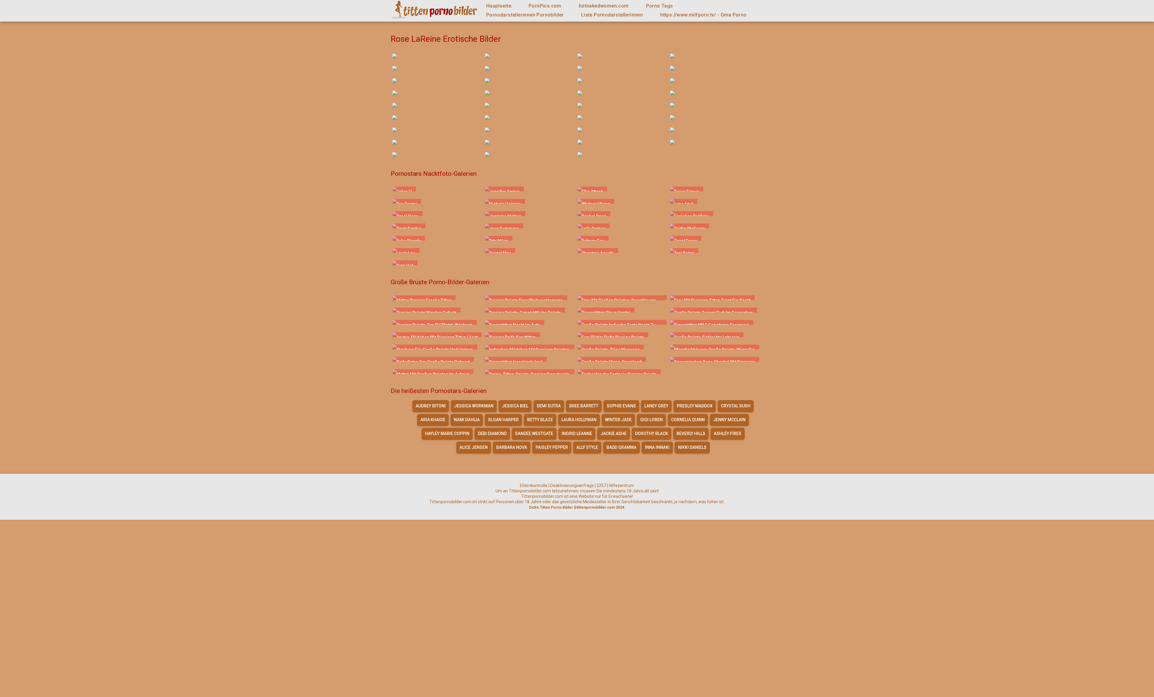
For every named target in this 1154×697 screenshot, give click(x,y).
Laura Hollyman (579, 419)
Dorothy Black (651, 433)
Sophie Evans (621, 405)
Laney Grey (656, 405)
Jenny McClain (729, 419)
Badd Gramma (621, 447)
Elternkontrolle (534, 485)
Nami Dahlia (467, 419)
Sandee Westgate (534, 433)
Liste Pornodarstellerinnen (612, 15)
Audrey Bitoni (431, 405)
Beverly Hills (690, 433)
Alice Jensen (473, 447)
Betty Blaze (540, 419)
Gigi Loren (651, 419)
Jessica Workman (473, 405)
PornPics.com (545, 6)
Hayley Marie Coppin (447, 433)
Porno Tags (659, 6)
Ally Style (587, 447)
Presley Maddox (695, 405)
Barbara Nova (511, 447)
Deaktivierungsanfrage (572, 485)
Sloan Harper (503, 419)
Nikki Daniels (692, 447)
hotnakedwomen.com (604, 6)
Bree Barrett (583, 405)
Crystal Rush (735, 405)
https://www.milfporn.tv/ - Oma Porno (703, 15)
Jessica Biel (515, 405)
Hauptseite (498, 6)
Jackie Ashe (613, 433)
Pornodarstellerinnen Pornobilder (525, 15)
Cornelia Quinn (688, 419)
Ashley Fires (727, 433)
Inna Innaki (657, 447)
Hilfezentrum (621, 485)
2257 (601, 485)
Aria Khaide (432, 419)
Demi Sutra (549, 405)
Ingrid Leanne (577, 433)
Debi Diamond (492, 433)
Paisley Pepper (552, 447)
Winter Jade (618, 419)
